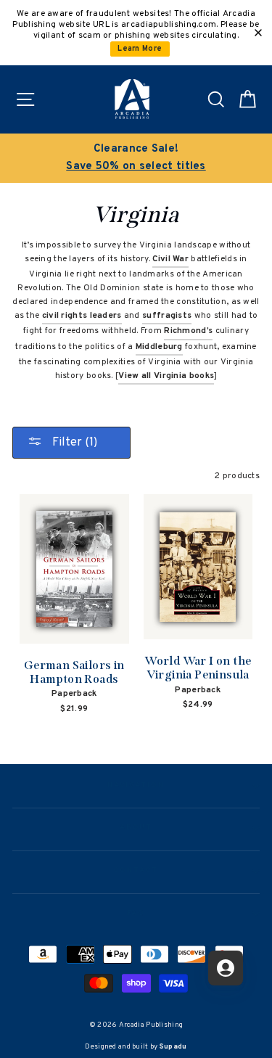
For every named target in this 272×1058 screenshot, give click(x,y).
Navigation (136, 786)
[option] (136, 158)
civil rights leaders (82, 315)
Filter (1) (73, 442)
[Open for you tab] (225, 968)
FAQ (136, 913)
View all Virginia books (166, 376)
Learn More (140, 49)
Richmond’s (188, 331)
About (136, 828)
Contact (135, 870)
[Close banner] (258, 32)
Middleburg (159, 347)
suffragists (166, 315)
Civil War (170, 259)
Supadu (173, 1046)
